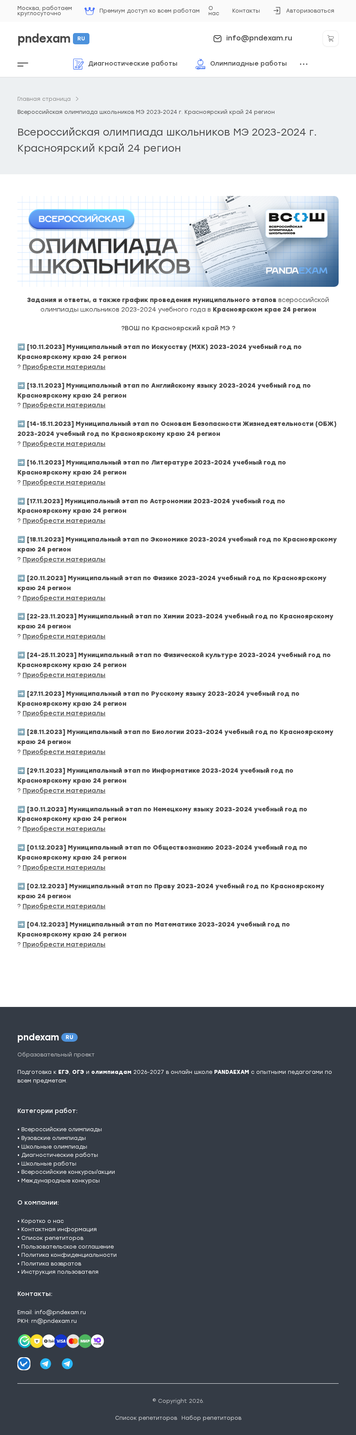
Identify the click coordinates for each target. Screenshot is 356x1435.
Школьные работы (48, 1163)
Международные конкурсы (60, 1180)
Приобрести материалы (64, 367)
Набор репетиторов (211, 1418)
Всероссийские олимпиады (61, 1129)
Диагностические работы (59, 1155)
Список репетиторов (52, 1238)
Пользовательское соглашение (67, 1246)
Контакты (246, 10)
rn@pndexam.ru (54, 1321)
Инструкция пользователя (60, 1272)
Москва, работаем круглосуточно (44, 11)
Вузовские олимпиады (53, 1138)
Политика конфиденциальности (69, 1255)
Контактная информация (59, 1229)
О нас (213, 11)
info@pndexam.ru (259, 38)
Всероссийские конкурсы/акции (68, 1172)
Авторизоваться (303, 13)
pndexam (51, 38)
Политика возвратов (51, 1263)
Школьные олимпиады (54, 1146)
